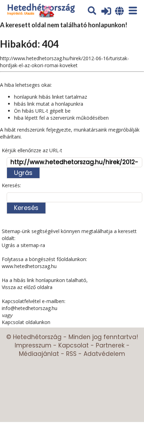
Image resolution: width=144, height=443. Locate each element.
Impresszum (33, 345)
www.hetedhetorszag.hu (29, 266)
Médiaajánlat (39, 354)
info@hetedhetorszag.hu (29, 308)
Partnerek (110, 345)
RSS (71, 354)
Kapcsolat (73, 345)
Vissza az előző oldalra (27, 287)
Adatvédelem (104, 354)
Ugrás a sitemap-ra (23, 245)
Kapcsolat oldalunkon (26, 322)
